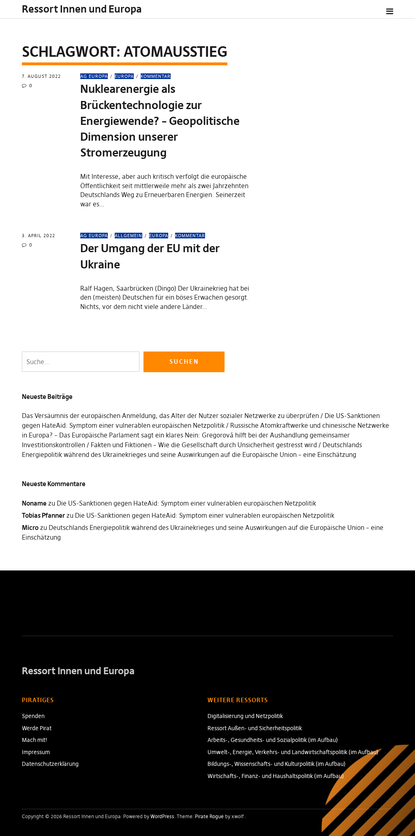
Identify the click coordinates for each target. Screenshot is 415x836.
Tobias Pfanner (43, 515)
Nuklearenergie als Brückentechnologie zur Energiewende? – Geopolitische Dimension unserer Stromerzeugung (160, 121)
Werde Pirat (36, 728)
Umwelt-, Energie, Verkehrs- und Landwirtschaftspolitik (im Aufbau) (293, 752)
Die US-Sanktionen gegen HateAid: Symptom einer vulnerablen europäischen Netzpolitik (186, 503)
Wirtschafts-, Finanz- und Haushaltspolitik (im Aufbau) (276, 776)
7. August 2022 (41, 76)
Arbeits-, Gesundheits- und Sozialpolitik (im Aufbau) (273, 740)
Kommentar (156, 76)
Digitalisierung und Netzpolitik (245, 716)
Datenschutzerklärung (50, 763)
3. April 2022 (38, 235)
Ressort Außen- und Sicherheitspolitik (255, 728)
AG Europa (94, 76)
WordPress (162, 816)
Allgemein (128, 235)
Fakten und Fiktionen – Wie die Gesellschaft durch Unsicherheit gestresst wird (204, 445)
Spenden (33, 716)
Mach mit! (34, 740)
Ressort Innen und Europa (82, 9)
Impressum (36, 752)
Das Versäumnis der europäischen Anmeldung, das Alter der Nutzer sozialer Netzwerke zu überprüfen (170, 416)
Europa (124, 76)
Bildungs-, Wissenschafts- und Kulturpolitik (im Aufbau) (277, 763)
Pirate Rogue (209, 816)
